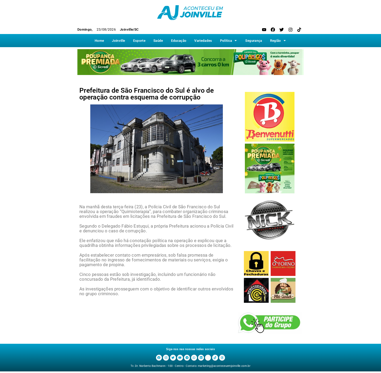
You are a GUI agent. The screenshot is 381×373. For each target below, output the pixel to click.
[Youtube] (264, 29)
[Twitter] (281, 29)
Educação (179, 41)
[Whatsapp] (194, 358)
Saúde (158, 41)
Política (226, 41)
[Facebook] (272, 29)
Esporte (139, 41)
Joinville (118, 41)
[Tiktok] (299, 29)
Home (99, 41)
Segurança (253, 41)
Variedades (203, 41)
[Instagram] (290, 29)
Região (275, 41)
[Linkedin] (201, 358)
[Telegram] (187, 358)
